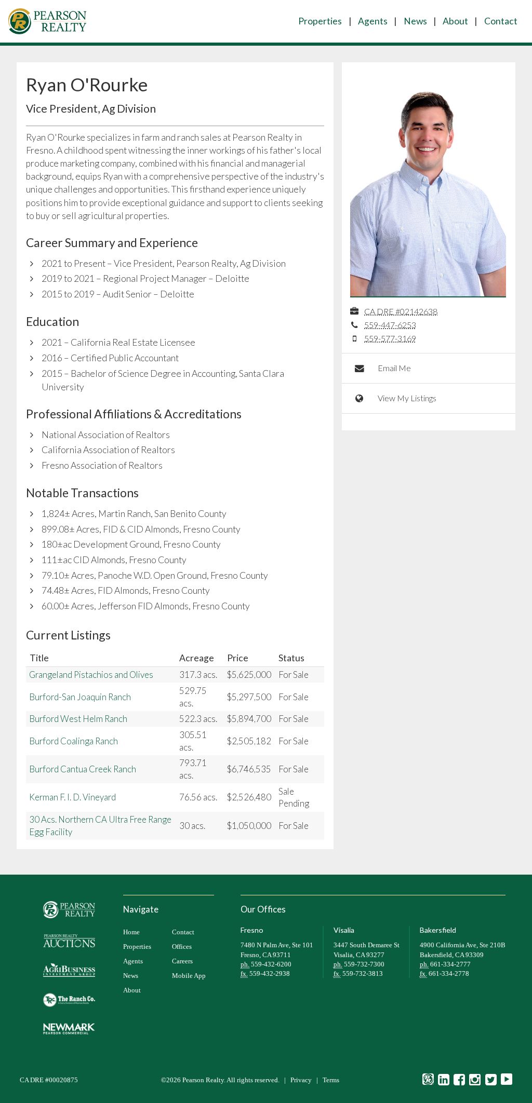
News (415, 21)
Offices (182, 946)
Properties (320, 21)
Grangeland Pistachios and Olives (91, 674)
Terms (331, 1080)
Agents (373, 21)
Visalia (344, 929)
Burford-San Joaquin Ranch (80, 696)
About (455, 21)
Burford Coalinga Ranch (73, 741)
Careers (182, 961)
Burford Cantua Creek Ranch (82, 769)
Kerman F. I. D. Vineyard (72, 797)
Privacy (301, 1080)
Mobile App (189, 975)
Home (131, 932)
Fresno (252, 929)
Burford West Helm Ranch (78, 718)
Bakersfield (438, 929)
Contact (500, 21)
